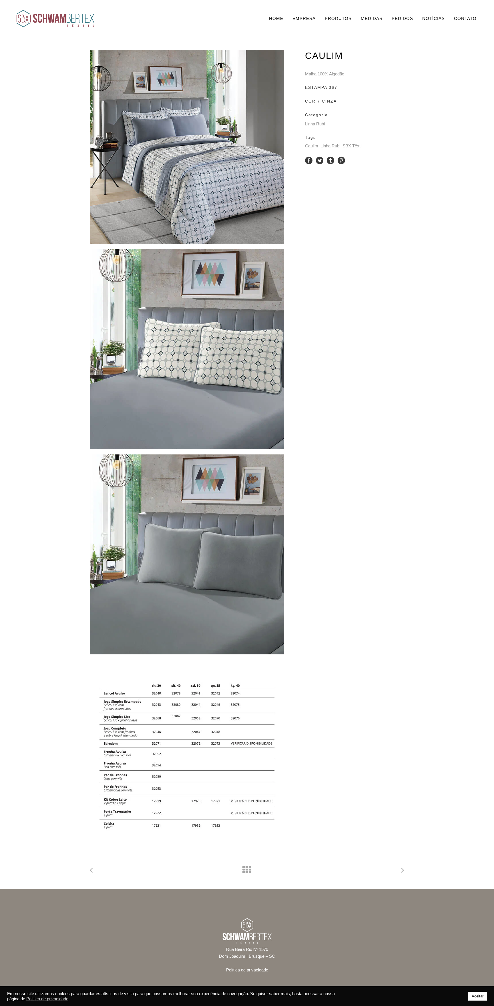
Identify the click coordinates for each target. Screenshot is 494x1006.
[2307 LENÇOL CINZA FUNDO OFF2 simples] (192, 349)
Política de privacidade (247, 969)
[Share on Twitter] (319, 160)
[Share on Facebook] (308, 160)
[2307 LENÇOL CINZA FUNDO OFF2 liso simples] (192, 554)
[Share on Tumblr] (330, 160)
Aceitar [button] (477, 996)
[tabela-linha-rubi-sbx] (192, 757)
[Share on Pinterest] (341, 160)
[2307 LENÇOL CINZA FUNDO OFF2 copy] (192, 147)
